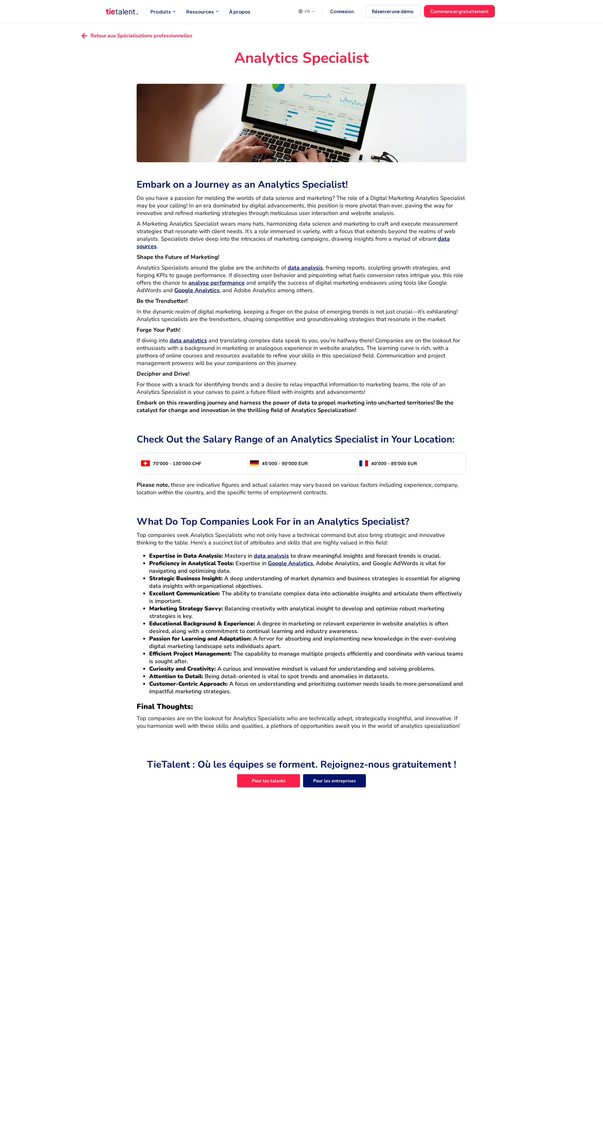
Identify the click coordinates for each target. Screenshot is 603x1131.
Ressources (200, 11)
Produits (160, 11)
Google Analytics (197, 290)
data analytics (188, 340)
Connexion (342, 11)
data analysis (305, 267)
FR (307, 11)
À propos (239, 11)
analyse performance (216, 283)
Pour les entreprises (334, 781)
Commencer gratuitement (459, 11)
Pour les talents (268, 781)
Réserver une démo (393, 11)
